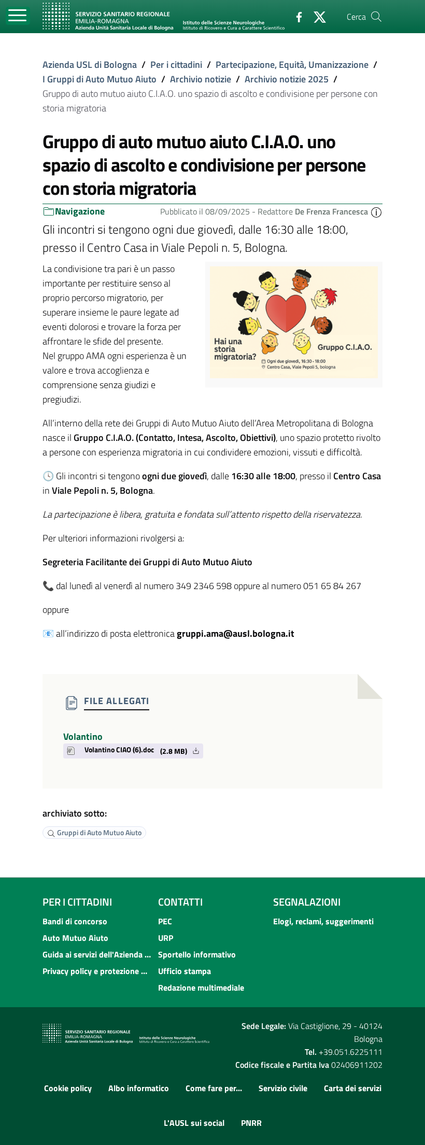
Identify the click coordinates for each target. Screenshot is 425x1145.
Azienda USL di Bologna (89, 64)
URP (165, 938)
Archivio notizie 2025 (287, 79)
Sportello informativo (197, 954)
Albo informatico (138, 1088)
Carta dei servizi (352, 1088)
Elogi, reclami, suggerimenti (323, 921)
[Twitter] (315, 16)
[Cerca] (376, 16)
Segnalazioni (307, 902)
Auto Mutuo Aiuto (75, 938)
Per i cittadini (176, 64)
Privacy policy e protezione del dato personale (97, 971)
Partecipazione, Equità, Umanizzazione (292, 64)
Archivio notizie (200, 79)
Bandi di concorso (74, 921)
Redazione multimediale (201, 987)
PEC (165, 921)
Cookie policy (68, 1088)
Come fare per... (214, 1088)
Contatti (180, 902)
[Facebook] (295, 16)
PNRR (251, 1123)
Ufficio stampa (184, 971)
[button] (376, 211)
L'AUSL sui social (194, 1123)
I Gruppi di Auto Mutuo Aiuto (99, 79)
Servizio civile (283, 1088)
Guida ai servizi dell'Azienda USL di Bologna (97, 954)
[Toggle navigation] (18, 16)
